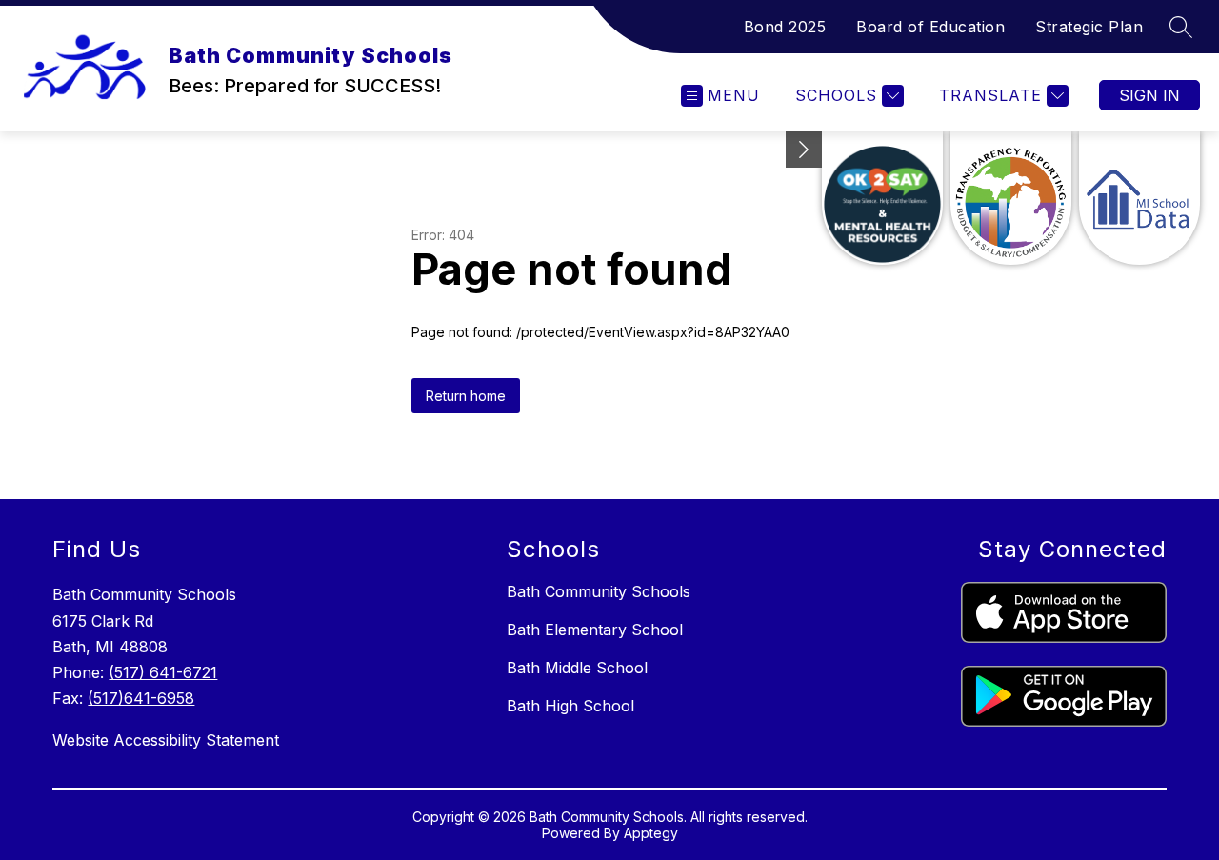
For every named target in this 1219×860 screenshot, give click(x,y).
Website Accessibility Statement (165, 740)
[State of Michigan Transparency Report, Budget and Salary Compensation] (1010, 198)
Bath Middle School (577, 667)
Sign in (1149, 95)
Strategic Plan (1089, 26)
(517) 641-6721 (163, 672)
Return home (466, 396)
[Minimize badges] (804, 149)
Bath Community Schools (598, 591)
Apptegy (651, 833)
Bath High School (570, 705)
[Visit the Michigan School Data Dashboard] (1139, 198)
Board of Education (930, 26)
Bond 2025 (785, 26)
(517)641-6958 (141, 698)
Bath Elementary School (595, 629)
